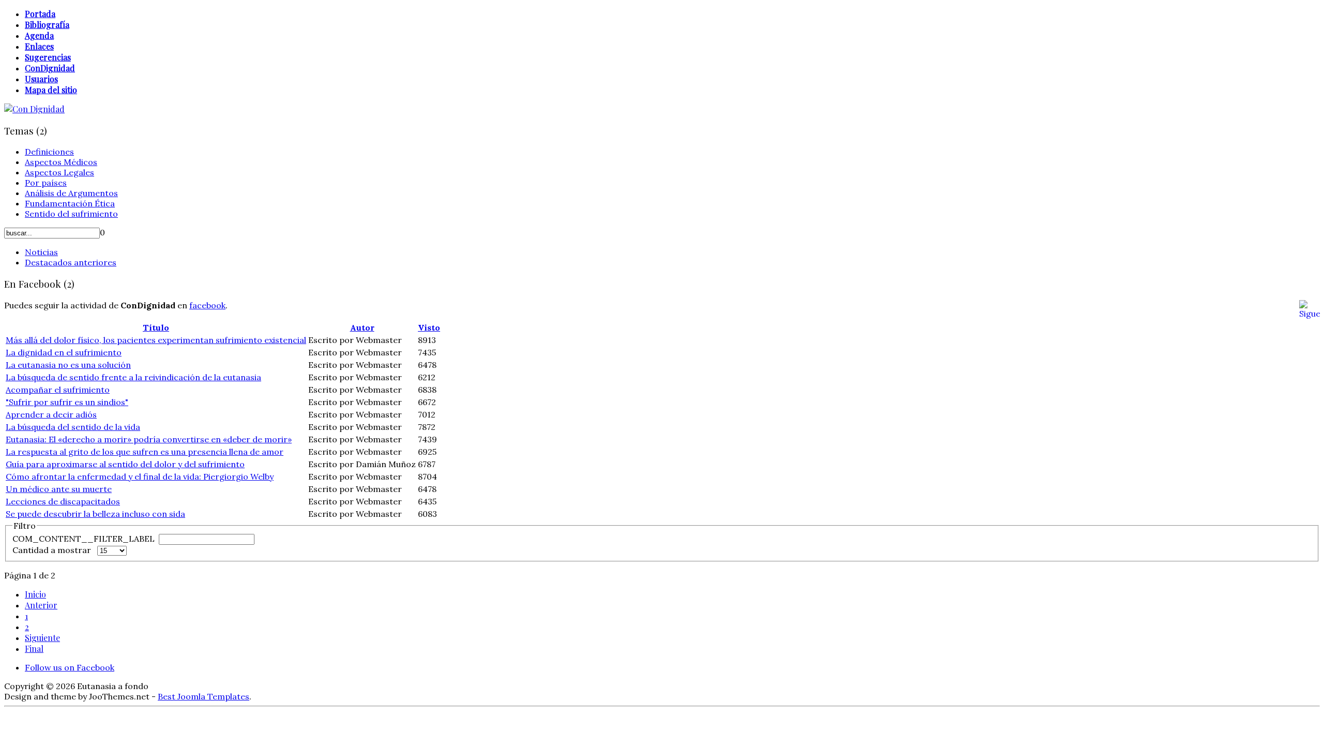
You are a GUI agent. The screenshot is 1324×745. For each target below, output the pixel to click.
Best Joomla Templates (203, 696)
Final (34, 648)
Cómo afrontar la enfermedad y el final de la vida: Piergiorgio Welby (140, 476)
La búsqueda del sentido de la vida (73, 427)
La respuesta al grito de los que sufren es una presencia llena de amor (144, 451)
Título (156, 327)
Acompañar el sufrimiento (58, 389)
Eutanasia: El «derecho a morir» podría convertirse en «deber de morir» (149, 439)
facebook (207, 305)
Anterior (41, 605)
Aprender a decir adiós (51, 414)
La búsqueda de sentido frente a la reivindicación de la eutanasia (133, 377)
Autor (362, 327)
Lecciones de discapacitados (63, 501)
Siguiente (42, 637)
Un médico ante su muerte (59, 489)
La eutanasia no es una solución (68, 365)
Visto (429, 327)
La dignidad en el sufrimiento (64, 352)
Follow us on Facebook (69, 667)
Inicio (35, 594)
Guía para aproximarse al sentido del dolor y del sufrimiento (125, 464)
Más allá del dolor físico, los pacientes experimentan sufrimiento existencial (156, 340)
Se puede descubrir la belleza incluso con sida (95, 514)
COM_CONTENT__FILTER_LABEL (84, 538)
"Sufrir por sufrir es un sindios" (67, 402)
